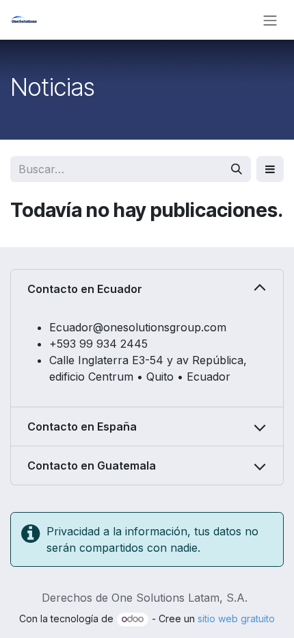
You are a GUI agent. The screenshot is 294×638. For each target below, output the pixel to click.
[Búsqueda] (236, 169)
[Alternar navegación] (270, 19)
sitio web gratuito (236, 618)
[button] (270, 169)
